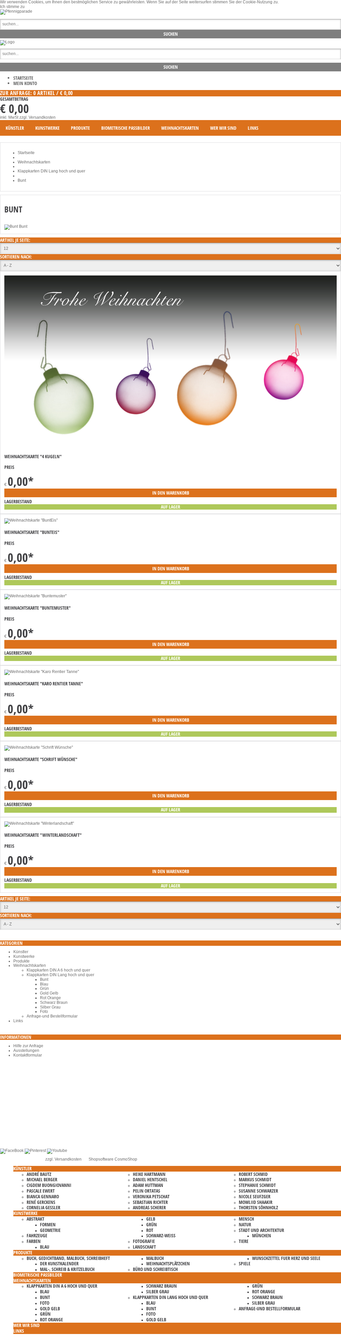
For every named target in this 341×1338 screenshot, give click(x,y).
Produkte (21, 961)
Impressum (23, 1127)
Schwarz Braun (54, 1002)
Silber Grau (50, 1007)
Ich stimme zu (12, 6)
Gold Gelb (49, 993)
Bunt (44, 979)
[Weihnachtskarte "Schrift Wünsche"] (38, 747)
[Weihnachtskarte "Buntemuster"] (35, 596)
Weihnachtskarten (29, 965)
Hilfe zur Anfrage (28, 1046)
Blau (44, 984)
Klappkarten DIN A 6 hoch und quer (58, 970)
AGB (17, 1118)
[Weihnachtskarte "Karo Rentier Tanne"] (41, 671)
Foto (44, 1011)
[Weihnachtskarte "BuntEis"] (31, 520)
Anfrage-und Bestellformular (52, 1016)
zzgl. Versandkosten (37, 117)
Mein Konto (25, 83)
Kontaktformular (27, 1055)
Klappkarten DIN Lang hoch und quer (60, 974)
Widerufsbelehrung (30, 1136)
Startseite (23, 78)
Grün (44, 988)
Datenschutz (24, 1123)
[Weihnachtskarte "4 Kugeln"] (170, 445)
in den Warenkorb (170, 493)
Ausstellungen (26, 1050)
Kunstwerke (24, 956)
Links (18, 1021)
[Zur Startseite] (7, 42)
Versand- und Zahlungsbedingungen (46, 1132)
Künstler (20, 951)
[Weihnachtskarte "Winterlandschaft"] (39, 823)
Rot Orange (50, 997)
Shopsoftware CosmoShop (113, 1159)
